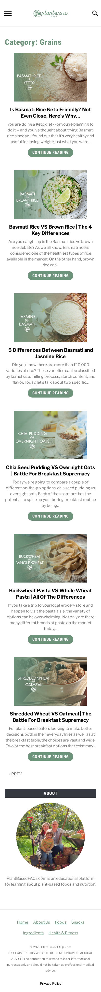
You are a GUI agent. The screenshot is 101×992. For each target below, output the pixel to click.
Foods (60, 922)
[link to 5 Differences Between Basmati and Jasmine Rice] (50, 317)
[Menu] (8, 14)
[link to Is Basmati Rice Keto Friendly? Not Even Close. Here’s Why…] (50, 77)
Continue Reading (50, 152)
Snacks (77, 922)
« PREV (15, 774)
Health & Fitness (63, 933)
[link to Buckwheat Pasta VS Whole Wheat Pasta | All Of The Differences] (50, 558)
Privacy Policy (50, 983)
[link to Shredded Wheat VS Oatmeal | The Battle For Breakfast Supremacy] (50, 681)
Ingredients (33, 933)
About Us (41, 922)
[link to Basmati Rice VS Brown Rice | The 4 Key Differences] (50, 194)
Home (22, 922)
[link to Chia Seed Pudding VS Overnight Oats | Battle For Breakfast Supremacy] (50, 435)
